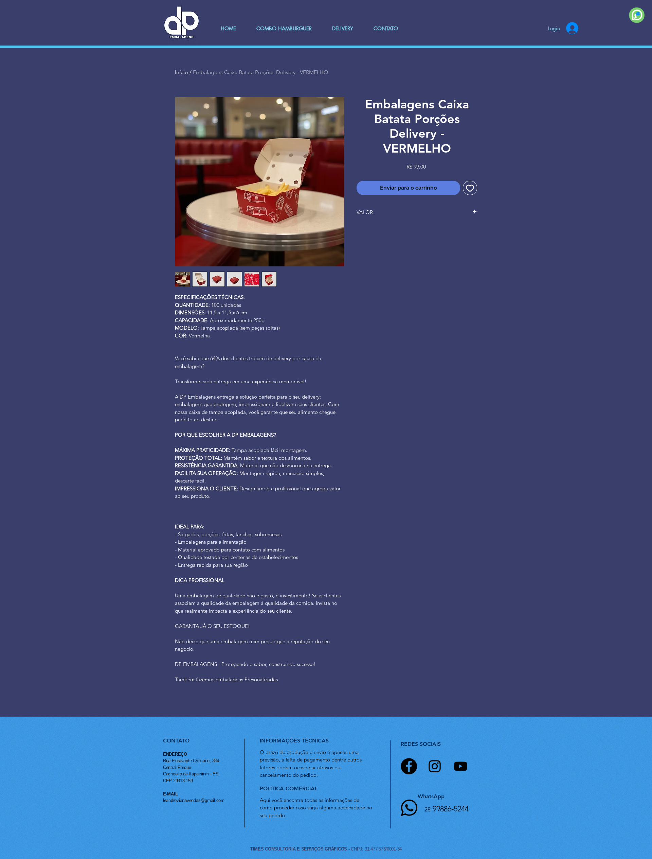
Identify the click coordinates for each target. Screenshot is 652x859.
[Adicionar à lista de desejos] (470, 188)
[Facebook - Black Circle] (409, 766)
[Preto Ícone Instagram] (435, 766)
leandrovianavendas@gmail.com (193, 800)
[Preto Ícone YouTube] (460, 766)
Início (181, 72)
